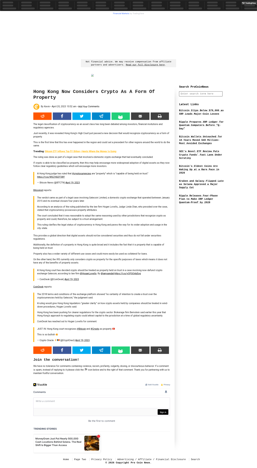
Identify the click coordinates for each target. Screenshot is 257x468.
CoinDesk (38, 286)
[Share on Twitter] (81, 116)
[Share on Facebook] (62, 116)
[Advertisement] (128, 36)
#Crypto (95, 328)
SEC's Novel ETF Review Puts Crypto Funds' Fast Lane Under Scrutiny (200, 154)
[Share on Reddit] (42, 116)
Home (66, 459)
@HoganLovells (88, 273)
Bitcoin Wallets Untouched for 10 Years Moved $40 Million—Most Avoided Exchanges (200, 140)
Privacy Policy (101, 459)
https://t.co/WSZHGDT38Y (51, 177)
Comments (88, 106)
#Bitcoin (81, 328)
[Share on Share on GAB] (121, 116)
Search (195, 459)
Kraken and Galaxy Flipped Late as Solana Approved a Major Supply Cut (201, 184)
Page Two (80, 459)
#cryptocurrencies (81, 173)
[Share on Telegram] (101, 116)
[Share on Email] (140, 116)
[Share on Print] (160, 116)
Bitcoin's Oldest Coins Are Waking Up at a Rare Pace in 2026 (199, 169)
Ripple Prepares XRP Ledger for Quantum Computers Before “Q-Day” (201, 125)
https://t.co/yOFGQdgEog (128, 273)
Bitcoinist (38, 190)
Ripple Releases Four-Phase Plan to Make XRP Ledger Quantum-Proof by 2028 (198, 199)
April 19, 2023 (72, 182)
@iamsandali (107, 273)
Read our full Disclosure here (145, 65)
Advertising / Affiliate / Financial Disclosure (151, 459)
